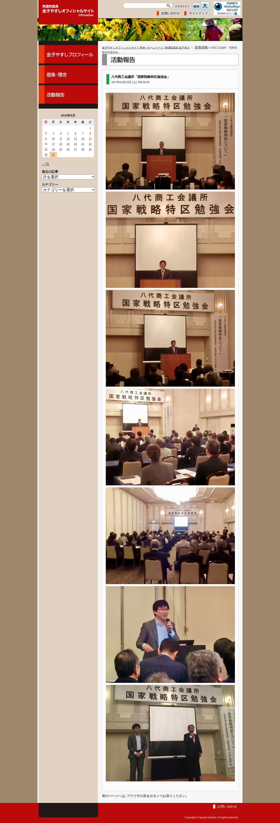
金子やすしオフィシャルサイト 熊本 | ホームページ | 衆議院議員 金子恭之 (146, 47)
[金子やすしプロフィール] (68, 54)
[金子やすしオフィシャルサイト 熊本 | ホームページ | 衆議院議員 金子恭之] (68, 9)
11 (60, 138)
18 (60, 143)
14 (82, 138)
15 (90, 138)
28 (82, 149)
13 (75, 138)
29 (90, 149)
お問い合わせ (227, 806)
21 (82, 143)
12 (68, 138)
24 (53, 149)
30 (45, 154)
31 (53, 154)
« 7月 (45, 164)
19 (68, 143)
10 (53, 138)
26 (68, 149)
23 (45, 149)
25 (60, 149)
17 (53, 143)
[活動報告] (68, 94)
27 (75, 149)
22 (90, 143)
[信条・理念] (68, 74)
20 (75, 143)
